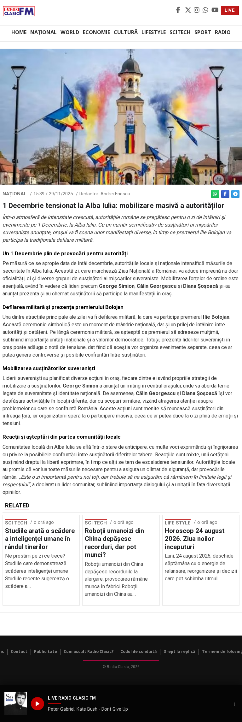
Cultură (126, 32)
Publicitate (45, 651)
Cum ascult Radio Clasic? (89, 651)
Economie (96, 32)
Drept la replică (179, 651)
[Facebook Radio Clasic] (179, 10)
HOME (18, 32)
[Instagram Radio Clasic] (197, 10)
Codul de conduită (138, 651)
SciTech (180, 32)
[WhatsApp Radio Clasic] (206, 10)
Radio (223, 32)
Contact (19, 651)
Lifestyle (153, 32)
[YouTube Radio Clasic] (214, 10)
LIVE (230, 10)
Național (43, 32)
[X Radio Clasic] (188, 10)
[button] (15, 703)
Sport (202, 32)
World (69, 32)
